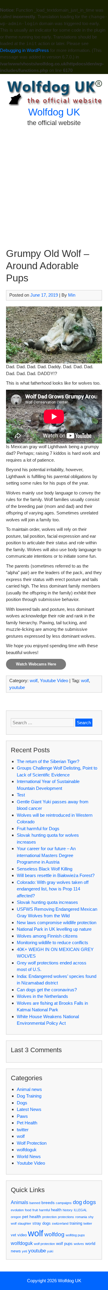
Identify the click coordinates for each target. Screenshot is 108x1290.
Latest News (29, 1109)
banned (34, 1203)
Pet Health (27, 1122)
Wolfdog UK (54, 112)
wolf (34, 680)
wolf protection (44, 1244)
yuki (50, 1251)
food (28, 1210)
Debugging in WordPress (24, 50)
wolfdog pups (75, 1235)
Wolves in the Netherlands (42, 996)
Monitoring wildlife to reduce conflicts (52, 942)
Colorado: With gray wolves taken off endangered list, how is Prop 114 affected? (52, 889)
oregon (16, 1217)
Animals (19, 1202)
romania (81, 1217)
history (68, 1210)
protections (66, 1217)
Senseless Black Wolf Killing (44, 868)
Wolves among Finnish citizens (47, 935)
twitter (22, 1129)
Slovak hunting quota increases (47, 902)
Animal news (29, 1089)
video (22, 1235)
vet (13, 1235)
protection (49, 1217)
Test (21, 794)
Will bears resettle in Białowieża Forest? (55, 875)
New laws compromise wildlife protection (56, 922)
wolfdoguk (27, 1149)
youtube (17, 687)
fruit (35, 1210)
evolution (17, 1210)
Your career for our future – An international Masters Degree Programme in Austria (46, 855)
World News (29, 1156)
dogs (89, 1202)
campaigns (64, 1203)
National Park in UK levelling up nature (54, 929)
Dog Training (29, 1095)
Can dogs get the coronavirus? (47, 989)
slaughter (24, 1223)
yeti (24, 1251)
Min (71, 295)
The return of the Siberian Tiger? (48, 761)
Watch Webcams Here (36, 664)
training (76, 1223)
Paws (22, 1116)
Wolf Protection (31, 1143)
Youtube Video (54, 680)
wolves (79, 1244)
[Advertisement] (54, 190)
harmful (44, 1210)
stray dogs (41, 1223)
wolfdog (54, 1234)
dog (77, 1202)
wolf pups (64, 1243)
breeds (48, 1202)
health (56, 1210)
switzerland (60, 1223)
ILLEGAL (80, 1210)
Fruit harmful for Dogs (38, 828)
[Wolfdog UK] (54, 104)
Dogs (22, 1102)
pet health (31, 1216)
